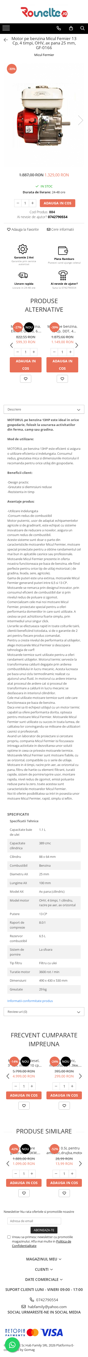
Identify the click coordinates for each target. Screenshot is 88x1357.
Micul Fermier (44, 55)
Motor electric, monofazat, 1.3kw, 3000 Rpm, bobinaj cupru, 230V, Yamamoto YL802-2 (64, 1063)
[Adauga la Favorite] (25, 379)
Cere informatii (62, 229)
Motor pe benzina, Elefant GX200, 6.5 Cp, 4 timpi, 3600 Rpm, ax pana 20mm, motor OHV (26, 328)
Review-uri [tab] (17, 1011)
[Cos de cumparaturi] (71, 28)
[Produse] (6, 29)
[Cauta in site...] (82, 28)
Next (80, 120)
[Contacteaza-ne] (58, 28)
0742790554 (46, 1299)
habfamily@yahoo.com (47, 1306)
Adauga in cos (57, 203)
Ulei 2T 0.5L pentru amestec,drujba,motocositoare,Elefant (64, 1150)
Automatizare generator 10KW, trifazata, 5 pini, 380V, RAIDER (24, 1150)
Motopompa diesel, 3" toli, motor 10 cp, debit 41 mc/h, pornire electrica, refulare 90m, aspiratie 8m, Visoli (24, 1063)
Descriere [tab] (14, 409)
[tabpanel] (44, 115)
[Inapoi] (3, 40)
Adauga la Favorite (25, 229)
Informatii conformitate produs (30, 1001)
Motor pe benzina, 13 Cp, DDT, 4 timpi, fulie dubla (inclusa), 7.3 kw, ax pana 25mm (62, 328)
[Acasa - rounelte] (44, 12)
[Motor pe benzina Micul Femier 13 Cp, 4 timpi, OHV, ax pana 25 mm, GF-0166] (44, 115)
